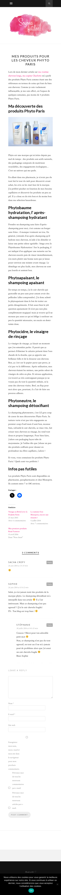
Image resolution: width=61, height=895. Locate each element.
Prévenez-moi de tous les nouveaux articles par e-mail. (18, 800)
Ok (31, 890)
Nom (11, 703)
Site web (11, 725)
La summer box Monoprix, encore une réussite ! (39, 514)
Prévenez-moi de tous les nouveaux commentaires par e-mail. (18, 780)
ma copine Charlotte (32, 75)
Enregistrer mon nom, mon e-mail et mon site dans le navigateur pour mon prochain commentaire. (14, 755)
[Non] (57, 884)
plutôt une (22, 258)
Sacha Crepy (16, 562)
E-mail (11, 714)
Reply (49, 562)
